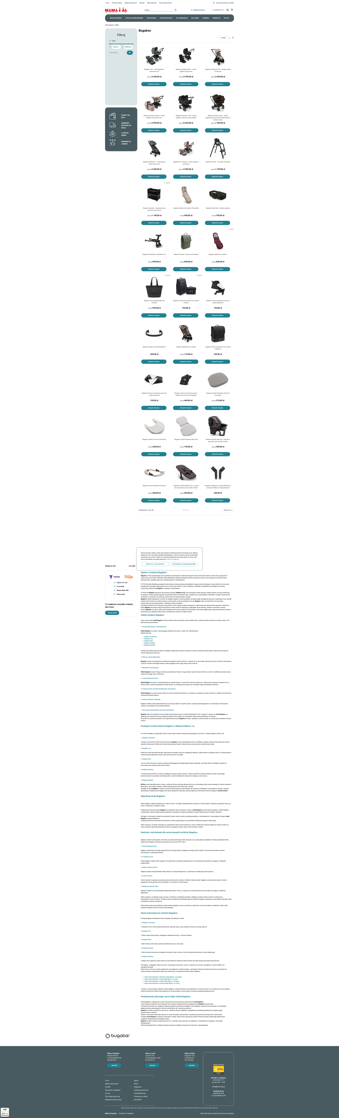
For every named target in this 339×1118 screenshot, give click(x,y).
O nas (107, 3)
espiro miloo (134, 1108)
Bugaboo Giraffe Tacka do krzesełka (154, 439)
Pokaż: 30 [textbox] (227, 510)
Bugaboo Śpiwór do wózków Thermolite (186, 208)
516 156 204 (189, 1060)
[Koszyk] (232, 10)
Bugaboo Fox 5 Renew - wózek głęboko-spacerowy (186, 163)
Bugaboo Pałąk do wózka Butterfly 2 (154, 347)
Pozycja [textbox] (223, 38)
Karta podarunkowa (165, 3)
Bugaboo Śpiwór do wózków (218, 254)
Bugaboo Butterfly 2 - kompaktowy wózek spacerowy (154, 163)
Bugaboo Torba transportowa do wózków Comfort (186, 302)
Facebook (122, 1113)
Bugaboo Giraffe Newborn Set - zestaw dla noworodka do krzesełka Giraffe (186, 487)
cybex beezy (147, 1108)
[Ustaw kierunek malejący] (233, 37)
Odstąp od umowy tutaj (113, 1100)
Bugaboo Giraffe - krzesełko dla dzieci (218, 162)
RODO (136, 1084)
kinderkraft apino (197, 1108)
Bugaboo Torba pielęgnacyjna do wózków (154, 302)
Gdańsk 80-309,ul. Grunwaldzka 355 (219, 1093)
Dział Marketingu (140, 1093)
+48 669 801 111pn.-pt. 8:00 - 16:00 (218, 1081)
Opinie (136, 1080)
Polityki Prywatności (172, 559)
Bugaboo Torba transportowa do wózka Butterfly (218, 348)
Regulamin (137, 1087)
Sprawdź (114, 1065)
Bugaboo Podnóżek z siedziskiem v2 (154, 254)
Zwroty (107, 1093)
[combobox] (160, 10)
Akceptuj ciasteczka (155, 564)
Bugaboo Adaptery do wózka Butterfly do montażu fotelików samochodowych (218, 487)
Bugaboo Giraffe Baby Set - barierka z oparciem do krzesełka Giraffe (218, 440)
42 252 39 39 (149, 1060)
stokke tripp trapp (125, 1108)
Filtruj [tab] (121, 35)
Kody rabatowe (152, 3)
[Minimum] (109, 43)
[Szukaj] (175, 10)
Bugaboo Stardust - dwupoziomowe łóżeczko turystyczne (154, 209)
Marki (117, 25)
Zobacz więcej (112, 613)
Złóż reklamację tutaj (112, 1096)
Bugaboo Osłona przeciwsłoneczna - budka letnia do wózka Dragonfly (186, 394)
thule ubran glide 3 (207, 1108)
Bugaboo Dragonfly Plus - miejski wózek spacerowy (218, 70)
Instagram (130, 1113)
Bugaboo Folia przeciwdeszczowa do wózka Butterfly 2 (218, 302)
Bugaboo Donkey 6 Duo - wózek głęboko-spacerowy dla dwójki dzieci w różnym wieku (218, 118)
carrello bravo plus (155, 1108)
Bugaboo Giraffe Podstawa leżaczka (154, 485)
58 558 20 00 (111, 1060)
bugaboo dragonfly (172, 1108)
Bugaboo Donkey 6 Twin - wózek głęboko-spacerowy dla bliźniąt (186, 117)
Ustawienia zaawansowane (184, 564)
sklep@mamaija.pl (218, 1087)
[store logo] (116, 10)
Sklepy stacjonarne (131, 3)
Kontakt (141, 3)
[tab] (121, 41)
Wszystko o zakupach (113, 1090)
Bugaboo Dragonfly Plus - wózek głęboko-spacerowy (186, 70)
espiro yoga (180, 1108)
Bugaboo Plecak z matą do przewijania (186, 254)
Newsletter (138, 1100)
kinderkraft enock (188, 1108)
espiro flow (215, 1108)
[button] (227, 10)
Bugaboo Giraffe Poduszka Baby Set (186, 439)
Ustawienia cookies (141, 1096)
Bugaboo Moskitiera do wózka (186, 347)
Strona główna (109, 25)
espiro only (163, 1108)
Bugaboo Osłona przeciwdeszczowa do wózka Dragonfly (154, 394)
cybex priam (140, 1108)
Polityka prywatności (141, 1090)
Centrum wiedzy (117, 3)
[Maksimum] (132, 43)
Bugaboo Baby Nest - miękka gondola (218, 208)
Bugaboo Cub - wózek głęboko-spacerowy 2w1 (154, 70)
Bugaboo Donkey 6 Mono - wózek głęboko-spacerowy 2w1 (154, 117)
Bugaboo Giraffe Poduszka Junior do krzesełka (218, 394)
